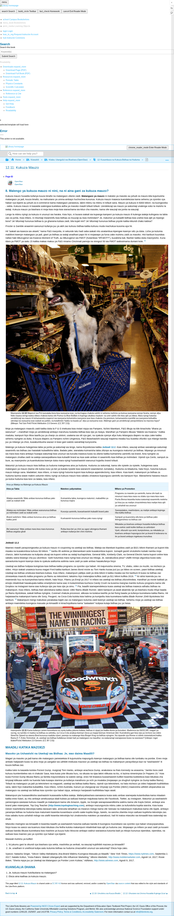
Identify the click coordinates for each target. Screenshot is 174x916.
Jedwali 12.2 (109, 447)
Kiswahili (34, 160)
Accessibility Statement (92, 912)
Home (18, 160)
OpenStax (19, 181)
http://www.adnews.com (106, 860)
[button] (10, 107)
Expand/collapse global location (167, 159)
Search (10, 154)
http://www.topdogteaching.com (66, 805)
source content (124, 883)
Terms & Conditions (73, 912)
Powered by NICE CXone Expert (46, 906)
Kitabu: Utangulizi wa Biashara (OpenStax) (68, 160)
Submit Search (8, 56)
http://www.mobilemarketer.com (124, 857)
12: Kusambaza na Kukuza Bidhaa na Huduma (118, 160)
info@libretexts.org (143, 912)
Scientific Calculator (15, 87)
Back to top (10, 893)
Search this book (7, 47)
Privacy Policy (56, 912)
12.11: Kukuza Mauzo (27, 883)
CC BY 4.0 (56, 883)
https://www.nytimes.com (141, 854)
